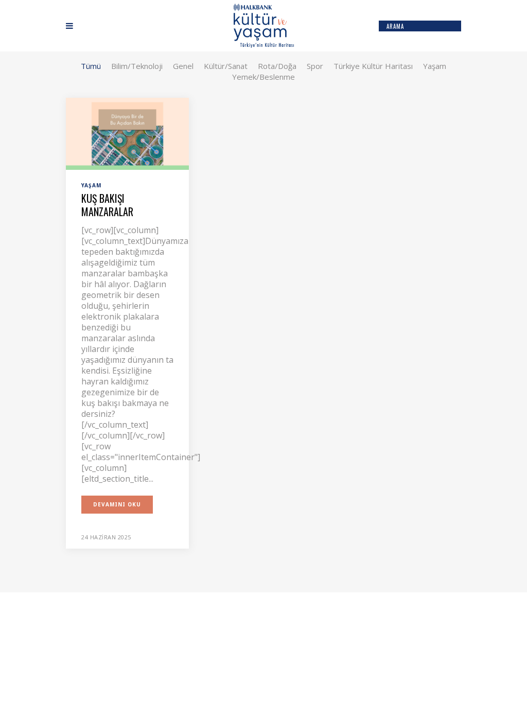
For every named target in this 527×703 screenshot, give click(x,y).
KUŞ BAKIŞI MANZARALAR (107, 204)
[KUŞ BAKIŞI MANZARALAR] (127, 132)
